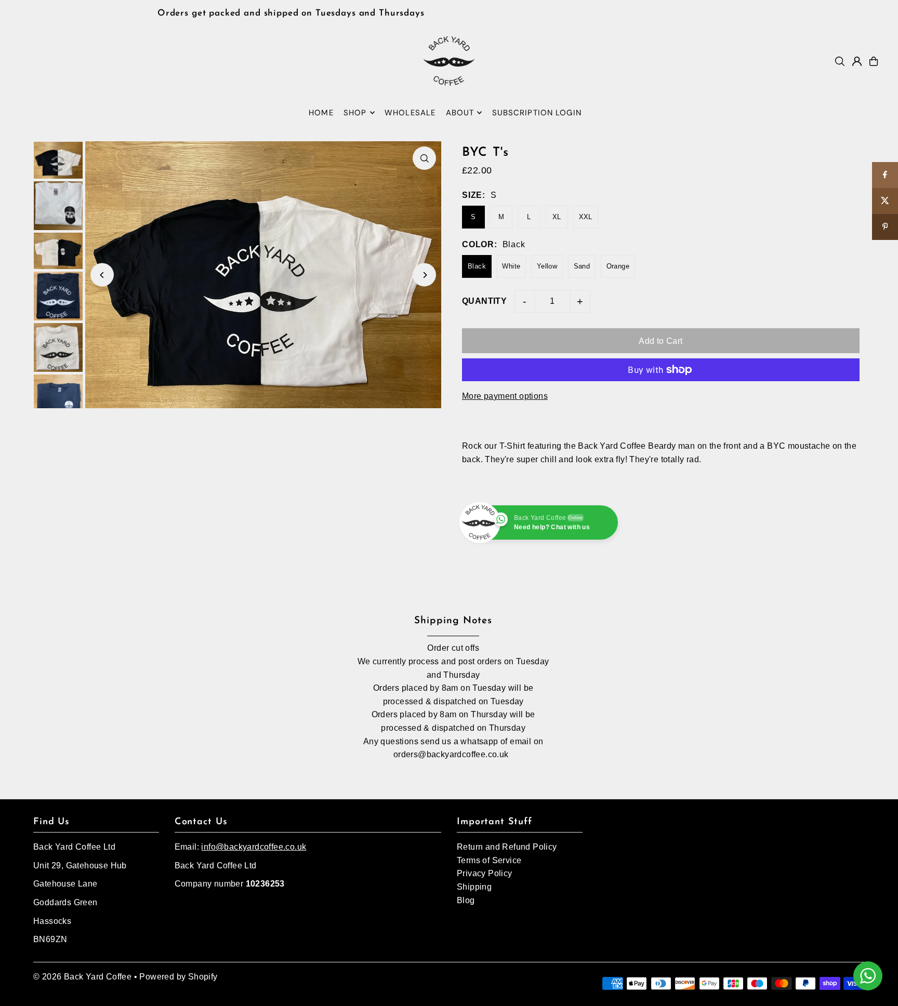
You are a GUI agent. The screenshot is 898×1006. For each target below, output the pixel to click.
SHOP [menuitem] (355, 113)
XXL (585, 217)
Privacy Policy (484, 873)
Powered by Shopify (178, 976)
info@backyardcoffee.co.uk (253, 846)
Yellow (547, 266)
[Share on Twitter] (885, 201)
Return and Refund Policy (507, 846)
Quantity (484, 301)
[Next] (424, 275)
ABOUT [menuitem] (460, 113)
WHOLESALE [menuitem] (410, 113)
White (511, 266)
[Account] (857, 61)
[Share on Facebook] (885, 175)
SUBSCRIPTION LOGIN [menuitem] (537, 113)
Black (477, 266)
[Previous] (102, 275)
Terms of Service (489, 860)
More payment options (505, 396)
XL (556, 217)
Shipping (474, 886)
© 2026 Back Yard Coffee (82, 976)
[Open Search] (839, 61)
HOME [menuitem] (321, 113)
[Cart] (873, 61)
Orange (617, 266)
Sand (582, 266)
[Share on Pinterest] (885, 227)
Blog (466, 900)
